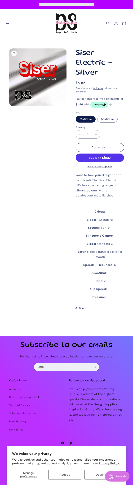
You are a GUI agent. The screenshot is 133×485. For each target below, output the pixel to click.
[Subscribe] (95, 367)
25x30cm (85, 119)
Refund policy (17, 421)
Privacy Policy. (109, 463)
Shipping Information (22, 413)
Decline (101, 475)
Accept (65, 475)
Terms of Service (19, 405)
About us (15, 389)
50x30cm (107, 119)
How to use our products (25, 397)
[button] (8, 24)
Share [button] (82, 308)
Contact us (16, 429)
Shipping (98, 88)
